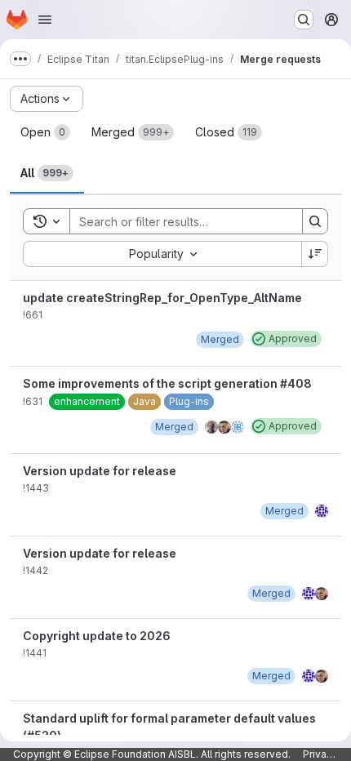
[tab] (45, 132)
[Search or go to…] (303, 19)
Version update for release (99, 471)
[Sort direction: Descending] (315, 254)
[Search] (315, 221)
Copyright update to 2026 (97, 636)
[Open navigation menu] (45, 20)
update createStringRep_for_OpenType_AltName (162, 298)
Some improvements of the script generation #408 (167, 383)
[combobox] (162, 254)
